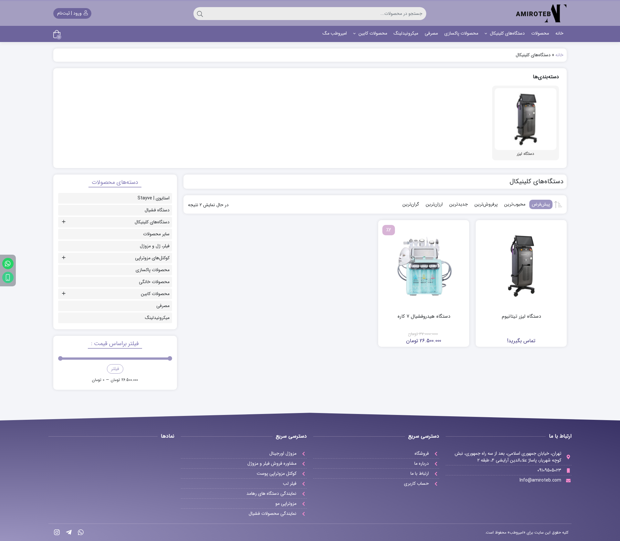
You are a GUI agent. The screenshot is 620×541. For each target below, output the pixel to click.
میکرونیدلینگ (406, 33)
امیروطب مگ (335, 33)
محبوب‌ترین (514, 204)
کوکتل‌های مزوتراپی (152, 257)
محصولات (540, 33)
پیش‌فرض (541, 204)
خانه (559, 33)
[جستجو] (199, 13)
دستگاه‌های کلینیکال (507, 33)
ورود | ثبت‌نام (70, 13)
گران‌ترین (410, 204)
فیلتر (115, 368)
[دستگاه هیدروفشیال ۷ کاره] (423, 265)
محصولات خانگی (154, 281)
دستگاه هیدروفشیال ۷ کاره (424, 316)
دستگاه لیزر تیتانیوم (521, 316)
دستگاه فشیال (157, 210)
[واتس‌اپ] (8, 263)
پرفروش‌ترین (486, 204)
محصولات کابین (372, 33)
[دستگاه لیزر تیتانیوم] (521, 265)
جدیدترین (458, 204)
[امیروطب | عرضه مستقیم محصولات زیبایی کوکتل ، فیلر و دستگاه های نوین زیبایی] (541, 13)
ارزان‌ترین (434, 204)
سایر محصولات (156, 234)
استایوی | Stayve (154, 198)
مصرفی (431, 33)
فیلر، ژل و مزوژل (155, 245)
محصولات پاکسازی (461, 33)
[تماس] (8, 277)
